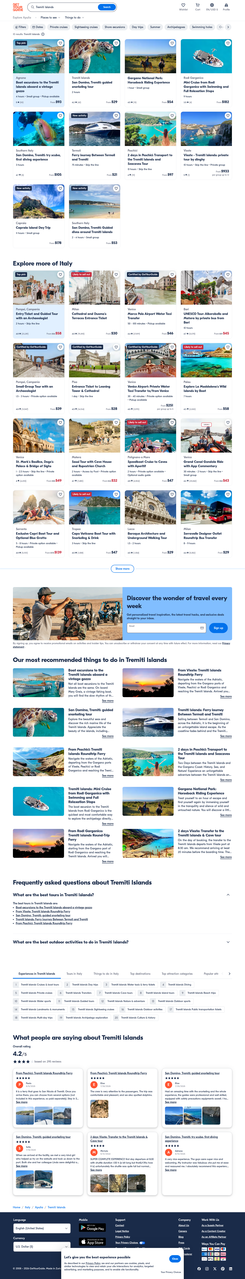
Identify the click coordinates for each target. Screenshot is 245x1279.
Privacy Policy (122, 1236)
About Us (183, 1225)
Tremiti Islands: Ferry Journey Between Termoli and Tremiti (52, 919)
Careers (182, 1231)
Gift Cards (184, 1248)
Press (181, 1242)
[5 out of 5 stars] (48, 1078)
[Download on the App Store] (92, 1242)
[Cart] (198, 5)
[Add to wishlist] (60, 43)
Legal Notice (122, 1231)
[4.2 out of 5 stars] (23, 1061)
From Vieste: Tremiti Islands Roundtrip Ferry (43, 911)
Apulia (39, 1207)
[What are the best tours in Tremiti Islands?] (228, 895)
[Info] (43, 34)
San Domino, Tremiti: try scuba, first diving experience (191, 1139)
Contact (119, 1225)
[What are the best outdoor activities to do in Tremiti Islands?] (228, 942)
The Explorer (185, 1254)
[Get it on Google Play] (92, 1228)
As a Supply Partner (212, 1225)
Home (16, 1207)
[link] (39, 73)
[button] (39, 73)
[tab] (37, 974)
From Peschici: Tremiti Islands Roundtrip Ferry (44, 923)
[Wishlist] (183, 5)
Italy (27, 1207)
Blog (180, 1236)
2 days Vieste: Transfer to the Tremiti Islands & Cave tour (119, 1139)
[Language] (212, 5)
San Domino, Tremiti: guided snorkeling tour (43, 915)
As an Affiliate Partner (214, 1236)
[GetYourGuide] (18, 7)
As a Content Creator (213, 1231)
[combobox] (63, 7)
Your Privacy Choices (127, 1242)
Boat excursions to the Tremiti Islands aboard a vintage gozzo (54, 907)
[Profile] (226, 5)
